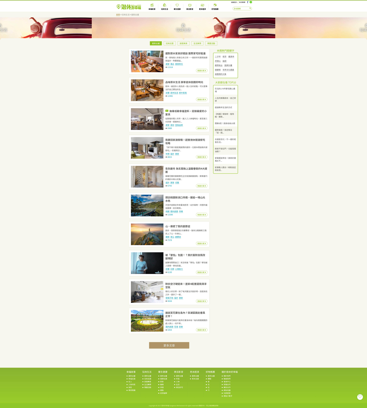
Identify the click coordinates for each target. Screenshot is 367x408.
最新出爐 (135, 14)
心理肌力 (179, 269)
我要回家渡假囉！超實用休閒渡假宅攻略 (185, 141)
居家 (167, 64)
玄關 (177, 182)
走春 (181, 326)
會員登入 (234, 2)
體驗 (209, 378)
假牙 (224, 56)
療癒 (167, 236)
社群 (172, 269)
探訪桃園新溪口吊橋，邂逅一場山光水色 (185, 199)
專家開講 (131, 390)
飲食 (162, 381)
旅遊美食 (183, 43)
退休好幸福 (129, 6)
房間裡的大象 (220, 74)
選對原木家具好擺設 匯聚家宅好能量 (185, 53)
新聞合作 (227, 384)
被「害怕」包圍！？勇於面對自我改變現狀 (185, 256)
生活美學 (197, 43)
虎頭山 (218, 61)
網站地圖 (227, 390)
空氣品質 (179, 125)
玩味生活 (125, 14)
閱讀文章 (201, 70)
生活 (177, 384)
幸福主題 (131, 378)
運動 (162, 390)
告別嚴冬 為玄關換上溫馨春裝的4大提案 (186, 170)
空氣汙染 (169, 297)
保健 (162, 387)
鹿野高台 (218, 65)
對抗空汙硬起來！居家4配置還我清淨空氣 (186, 285)
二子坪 (218, 56)
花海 (176, 326)
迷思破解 (163, 393)
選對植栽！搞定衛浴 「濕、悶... (223, 131)
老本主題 (195, 378)
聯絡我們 (227, 378)
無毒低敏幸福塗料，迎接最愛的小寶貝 (186, 112)
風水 (172, 64)
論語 (224, 61)
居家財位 (179, 64)
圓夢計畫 (228, 65)
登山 (172, 236)
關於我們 (227, 376)
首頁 (118, 14)
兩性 (130, 387)
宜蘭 (167, 92)
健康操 (218, 69)
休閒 (167, 153)
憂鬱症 (178, 236)
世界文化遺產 (228, 69)
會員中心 (227, 381)
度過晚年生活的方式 (223, 107)
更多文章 (169, 345)
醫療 (162, 384)
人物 (177, 381)
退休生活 (174, 92)
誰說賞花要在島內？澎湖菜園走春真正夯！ (185, 314)
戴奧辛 (231, 56)
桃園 (167, 211)
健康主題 (163, 378)
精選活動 (211, 43)
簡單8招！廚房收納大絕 (225, 123)
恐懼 (167, 269)
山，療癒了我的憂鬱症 (177, 226)
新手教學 (242, 2)
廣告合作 (227, 387)
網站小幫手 (228, 396)
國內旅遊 (174, 211)
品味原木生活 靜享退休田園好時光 (184, 82)
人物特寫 (131, 384)
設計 (172, 153)
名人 (130, 381)
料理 (177, 378)
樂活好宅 (179, 387)
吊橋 (181, 211)
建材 (172, 125)
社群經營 (227, 393)
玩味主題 (169, 43)
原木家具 (183, 92)
